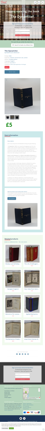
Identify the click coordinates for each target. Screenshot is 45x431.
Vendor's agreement (8, 410)
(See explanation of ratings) (19, 64)
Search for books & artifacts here (23, 45)
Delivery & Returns (27, 407)
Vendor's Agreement (27, 403)
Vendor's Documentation (28, 404)
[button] (35, 2)
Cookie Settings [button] (5, 428)
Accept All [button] (11, 428)
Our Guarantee (26, 406)
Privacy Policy (26, 408)
